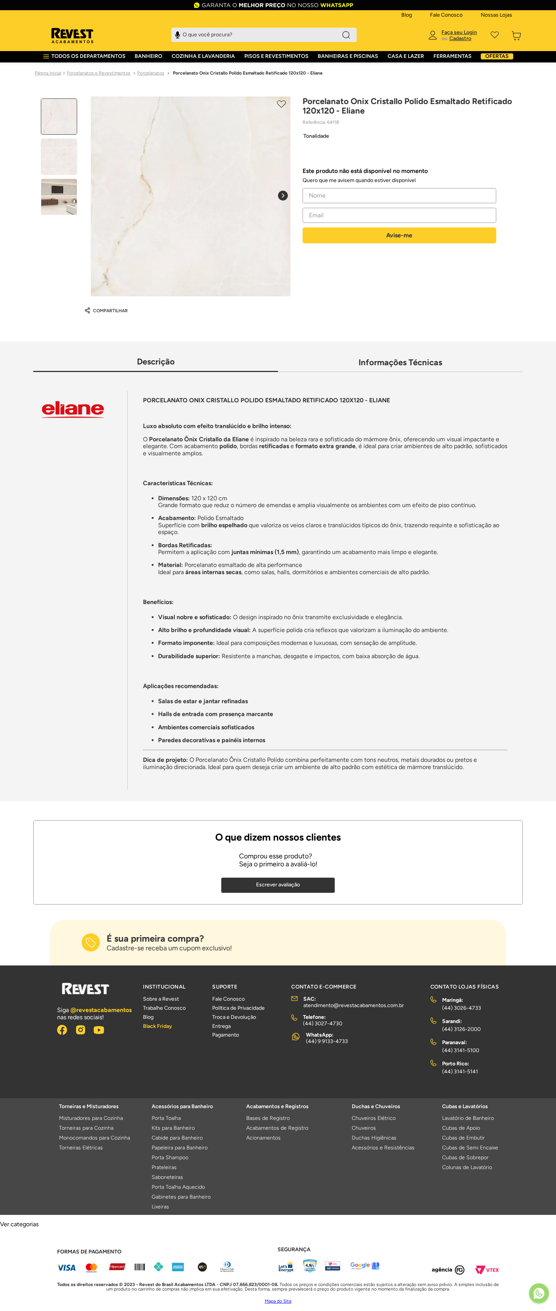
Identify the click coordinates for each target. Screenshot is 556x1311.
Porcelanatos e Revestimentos (98, 73)
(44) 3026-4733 (461, 1008)
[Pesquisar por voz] (177, 34)
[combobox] (264, 35)
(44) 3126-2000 (461, 1029)
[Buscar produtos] (346, 34)
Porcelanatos (150, 73)
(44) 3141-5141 (460, 1071)
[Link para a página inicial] (48, 73)
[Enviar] (399, 235)
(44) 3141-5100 (460, 1050)
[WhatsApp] (539, 1294)
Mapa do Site (278, 1301)
